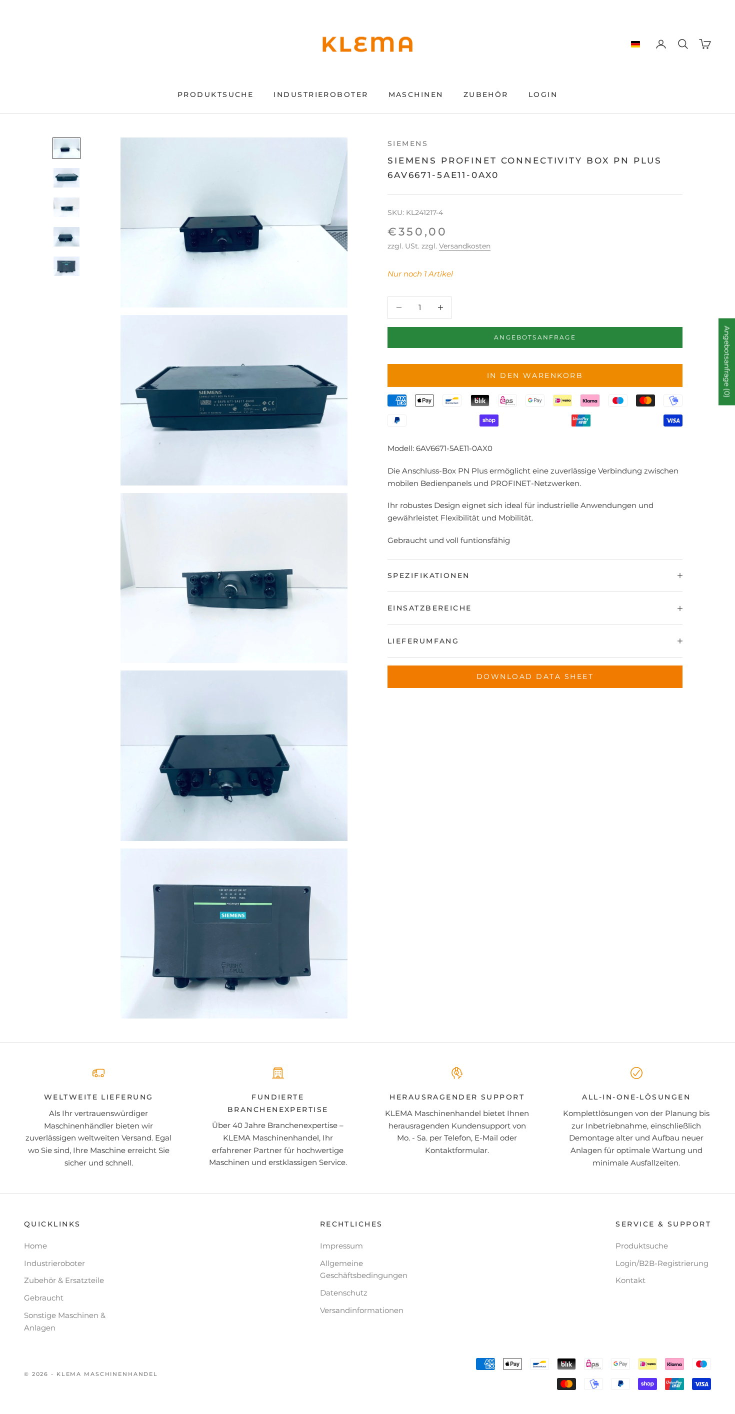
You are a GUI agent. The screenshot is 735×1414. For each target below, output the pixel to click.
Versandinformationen (362, 1310)
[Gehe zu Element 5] (66, 266)
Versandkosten (464, 246)
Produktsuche (216, 94)
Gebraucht (44, 1297)
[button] (635, 44)
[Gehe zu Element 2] (66, 177)
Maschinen (416, 94)
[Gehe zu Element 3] (66, 207)
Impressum (341, 1245)
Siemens (408, 143)
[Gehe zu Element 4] (66, 237)
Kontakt (631, 1280)
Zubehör (486, 94)
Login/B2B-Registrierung (662, 1263)
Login (543, 94)
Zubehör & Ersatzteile (64, 1280)
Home (35, 1245)
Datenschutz (344, 1293)
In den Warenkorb (535, 375)
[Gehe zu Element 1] (66, 148)
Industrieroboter (321, 94)
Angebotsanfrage (535, 337)
